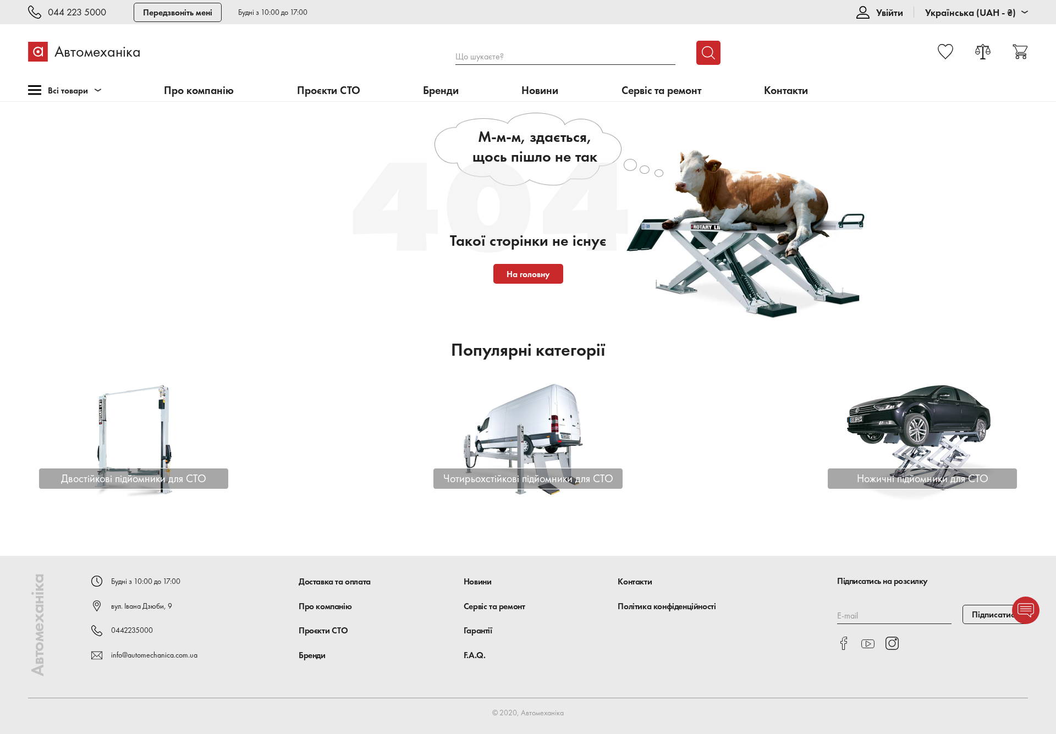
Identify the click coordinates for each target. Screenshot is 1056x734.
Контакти (786, 90)
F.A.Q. (475, 655)
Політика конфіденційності (667, 606)
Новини (539, 90)
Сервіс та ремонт (661, 90)
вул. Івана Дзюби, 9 (141, 606)
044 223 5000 (77, 12)
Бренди (441, 90)
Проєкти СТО (328, 90)
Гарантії (478, 630)
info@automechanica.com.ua (154, 655)
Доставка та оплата (335, 581)
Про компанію (199, 90)
